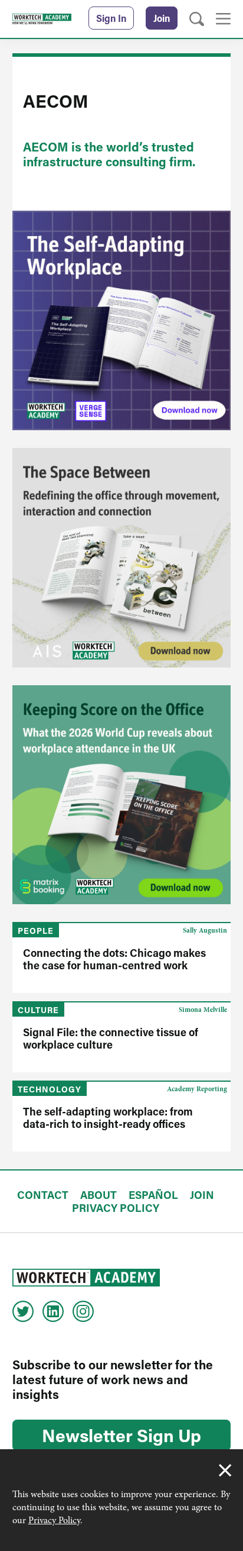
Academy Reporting (197, 1089)
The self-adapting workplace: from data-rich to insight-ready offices (108, 1117)
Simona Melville (203, 1009)
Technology (49, 1089)
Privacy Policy (54, 1520)
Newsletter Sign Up (121, 1435)
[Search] (196, 19)
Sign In (111, 18)
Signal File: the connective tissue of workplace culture (110, 1038)
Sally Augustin (205, 930)
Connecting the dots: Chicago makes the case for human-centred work (114, 959)
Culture (38, 1009)
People (36, 930)
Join (161, 18)
